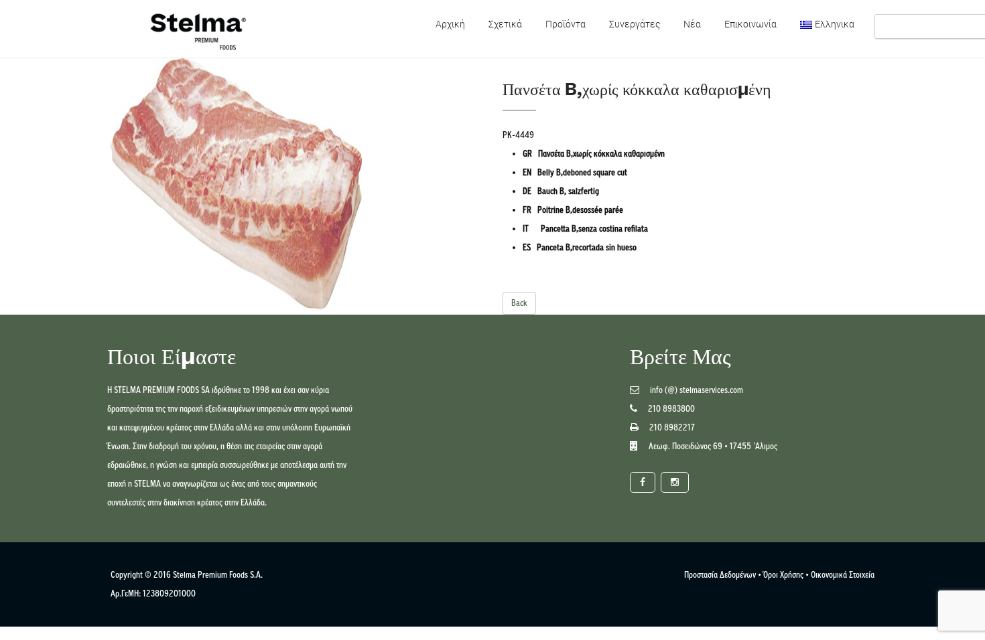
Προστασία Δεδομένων (720, 574)
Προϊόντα (565, 23)
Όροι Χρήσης (783, 574)
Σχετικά (505, 23)
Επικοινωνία (750, 23)
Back (519, 303)
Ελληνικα (834, 23)
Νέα (692, 23)
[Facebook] (642, 482)
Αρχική (450, 23)
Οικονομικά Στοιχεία (842, 574)
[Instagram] (675, 482)
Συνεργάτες (634, 23)
